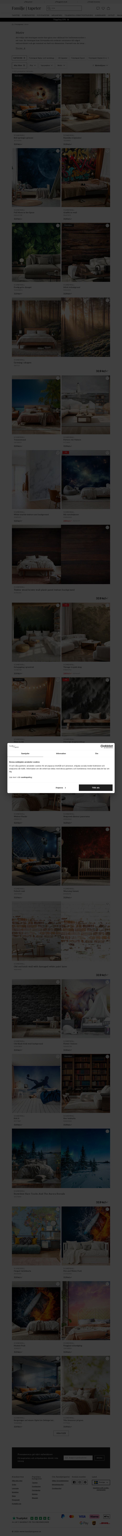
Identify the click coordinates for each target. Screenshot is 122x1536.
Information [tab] (61, 753)
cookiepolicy (26, 777)
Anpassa (59, 788)
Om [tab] (96, 753)
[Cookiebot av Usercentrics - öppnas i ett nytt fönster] (102, 746)
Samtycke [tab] (25, 753)
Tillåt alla (95, 788)
